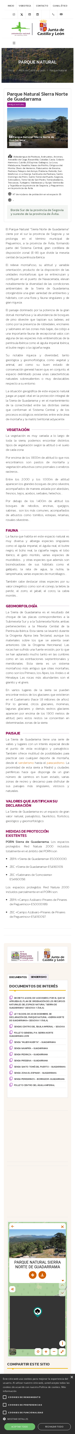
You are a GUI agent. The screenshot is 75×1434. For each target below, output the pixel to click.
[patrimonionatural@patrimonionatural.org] (61, 14)
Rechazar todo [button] (54, 1426)
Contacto (42, 5)
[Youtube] (29, 14)
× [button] (71, 1377)
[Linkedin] (37, 14)
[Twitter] (22, 14)
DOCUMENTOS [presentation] (18, 977)
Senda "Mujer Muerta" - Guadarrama (35, 1042)
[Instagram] (14, 14)
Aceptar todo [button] (19, 1426)
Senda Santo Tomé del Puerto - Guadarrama (40, 1066)
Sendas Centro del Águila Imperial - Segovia (39, 1026)
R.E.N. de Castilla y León (32, 70)
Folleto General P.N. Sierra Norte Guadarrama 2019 (31, 1034)
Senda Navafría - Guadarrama (31, 1048)
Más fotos (15, 144)
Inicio (11, 5)
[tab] (18, 977)
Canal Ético (60, 5)
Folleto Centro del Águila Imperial (34, 1085)
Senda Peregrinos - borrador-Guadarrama (39, 1079)
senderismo (26, 762)
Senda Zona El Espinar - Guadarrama (35, 1073)
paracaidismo (55, 762)
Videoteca (25, 5)
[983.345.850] (53, 14)
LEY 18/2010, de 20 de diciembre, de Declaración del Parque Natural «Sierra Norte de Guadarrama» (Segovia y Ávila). (36, 1017)
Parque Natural (58, 70)
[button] (37, 1418)
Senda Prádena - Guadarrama (31, 1060)
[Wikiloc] (45, 14)
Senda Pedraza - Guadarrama (31, 1054)
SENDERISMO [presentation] (39, 977)
